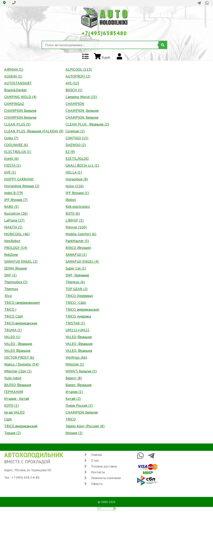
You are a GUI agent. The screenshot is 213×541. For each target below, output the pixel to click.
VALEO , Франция (18, 343)
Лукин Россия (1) (79, 405)
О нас (95, 460)
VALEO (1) (12, 336)
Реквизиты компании (106, 478)
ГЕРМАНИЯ (13, 391)
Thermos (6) (75, 282)
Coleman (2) (75, 131)
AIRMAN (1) (13, 69)
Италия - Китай (16, 398)
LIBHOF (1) (75, 220)
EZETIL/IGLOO (77, 158)
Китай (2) (73, 398)
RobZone (11, 254)
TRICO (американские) (22, 302)
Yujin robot (12, 378)
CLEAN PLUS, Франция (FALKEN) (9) (33, 131)
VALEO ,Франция (79, 343)
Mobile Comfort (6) (81, 234)
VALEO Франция (79, 336)
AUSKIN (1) (13, 76)
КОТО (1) (11, 405)
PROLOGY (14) (15, 247)
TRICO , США (76, 302)
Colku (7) (11, 138)
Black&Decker (15, 89)
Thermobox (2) (15, 282)
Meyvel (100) (76, 227)
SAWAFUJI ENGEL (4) (82, 261)
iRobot (71, 199)
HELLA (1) (74, 172)
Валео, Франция (79, 384)
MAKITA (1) (13, 227)
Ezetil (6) (11, 158)
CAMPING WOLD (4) (20, 96)
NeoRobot (12, 240)
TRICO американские (82, 309)
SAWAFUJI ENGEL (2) (20, 261)
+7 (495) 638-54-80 (25, 477)
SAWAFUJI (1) (76, 254)
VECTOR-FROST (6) (19, 357)
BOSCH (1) (74, 89)
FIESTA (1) (12, 165)
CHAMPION (75, 103)
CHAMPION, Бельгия (82, 117)
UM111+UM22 (77, 330)
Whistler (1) (75, 364)
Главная (96, 454)
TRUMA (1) (13, 330)
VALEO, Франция (79, 350)
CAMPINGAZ (14, 103)
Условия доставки (104, 466)
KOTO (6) (73, 213)
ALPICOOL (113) (79, 69)
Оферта (96, 484)
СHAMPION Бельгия (82, 412)
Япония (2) (74, 432)
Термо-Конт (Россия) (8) (85, 426)
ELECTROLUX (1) (17, 151)
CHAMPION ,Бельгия (82, 110)
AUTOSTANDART (18, 83)
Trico (8, 295)
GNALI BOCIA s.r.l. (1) (82, 165)
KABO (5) (11, 206)
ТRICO (71, 419)
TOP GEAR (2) (77, 288)
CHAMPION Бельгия (20, 110)
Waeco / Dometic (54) (21, 364)
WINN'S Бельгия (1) (81, 371)
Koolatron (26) (16, 213)
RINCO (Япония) (78, 247)
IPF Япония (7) (16, 199)
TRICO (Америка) (79, 295)
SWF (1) (10, 275)
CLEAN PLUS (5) (17, 124)
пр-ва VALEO (14, 412)
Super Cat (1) (76, 268)
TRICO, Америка (78, 316)
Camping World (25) (81, 96)
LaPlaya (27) (14, 220)
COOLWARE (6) (16, 144)
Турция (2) (12, 432)
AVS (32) (72, 83)
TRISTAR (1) (75, 323)
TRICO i (10, 309)
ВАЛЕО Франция (17, 384)
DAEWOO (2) (76, 144)
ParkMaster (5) (77, 240)
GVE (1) (10, 172)
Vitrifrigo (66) (76, 357)
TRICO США (13, 316)
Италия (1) (74, 391)
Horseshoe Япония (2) (21, 186)
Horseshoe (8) (77, 179)
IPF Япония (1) (77, 192)
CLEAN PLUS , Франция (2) (87, 124)
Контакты (98, 472)
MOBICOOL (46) (17, 234)
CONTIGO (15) (77, 138)
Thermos (11, 288)
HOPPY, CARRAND (18, 179)
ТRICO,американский (20, 426)
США (8, 419)
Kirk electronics (78, 206)
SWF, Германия (77, 275)
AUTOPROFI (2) (78, 76)
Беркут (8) (74, 378)
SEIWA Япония (15, 268)
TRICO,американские (20, 323)
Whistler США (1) (18, 371)
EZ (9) (70, 151)
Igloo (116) (75, 186)
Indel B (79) (13, 192)
